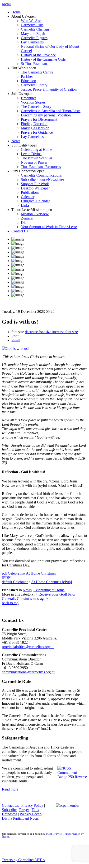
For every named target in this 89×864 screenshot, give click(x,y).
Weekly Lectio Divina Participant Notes (22, 816)
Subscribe (9, 810)
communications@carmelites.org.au (28, 672)
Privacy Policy (32, 805)
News (27, 590)
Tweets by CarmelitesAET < (23, 860)
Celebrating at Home (49, 590)
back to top (10, 603)
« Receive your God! (51, 594)
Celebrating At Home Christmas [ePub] (37, 582)
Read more (10, 789)
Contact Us (10, 805)
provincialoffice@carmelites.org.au (28, 647)
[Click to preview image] (15, 348)
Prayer (24, 810)
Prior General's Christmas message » (38, 596)
